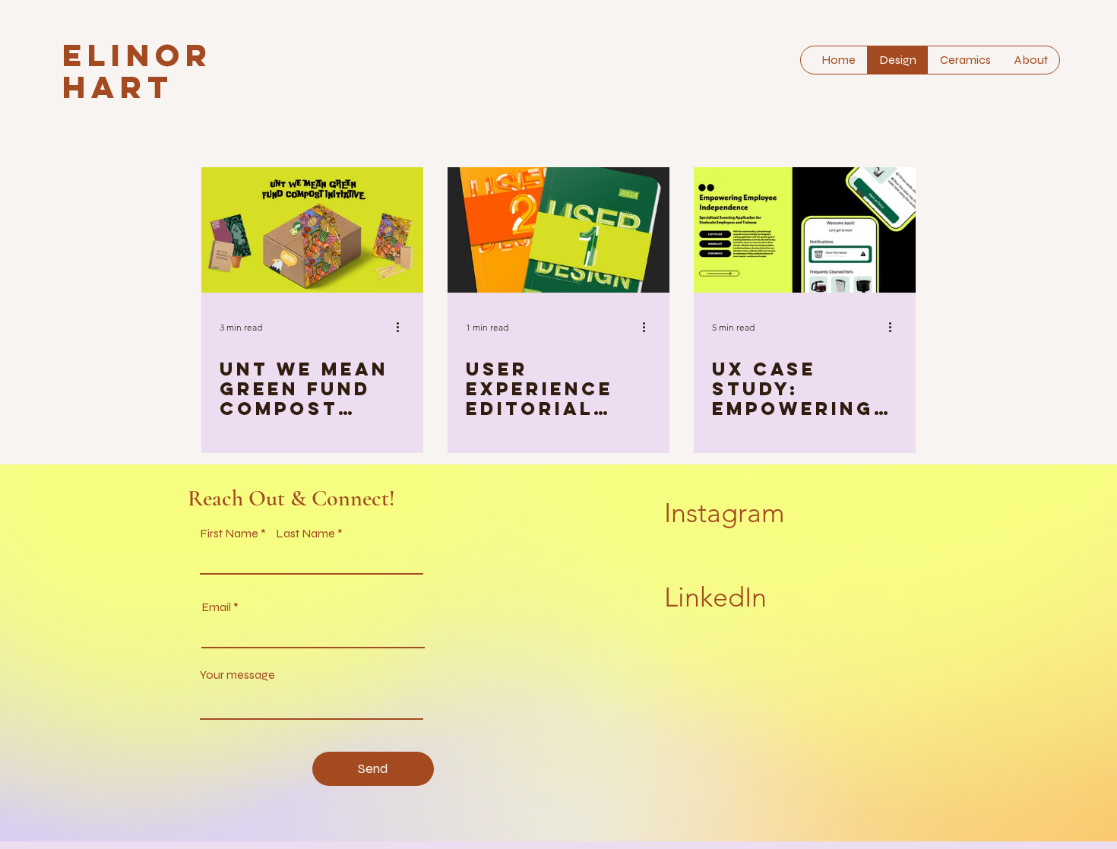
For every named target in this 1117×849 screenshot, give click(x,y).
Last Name (305, 533)
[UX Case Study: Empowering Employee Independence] (805, 230)
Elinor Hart (137, 71)
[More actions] (403, 327)
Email (216, 607)
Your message (237, 675)
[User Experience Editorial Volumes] (558, 230)
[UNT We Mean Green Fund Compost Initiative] (312, 230)
